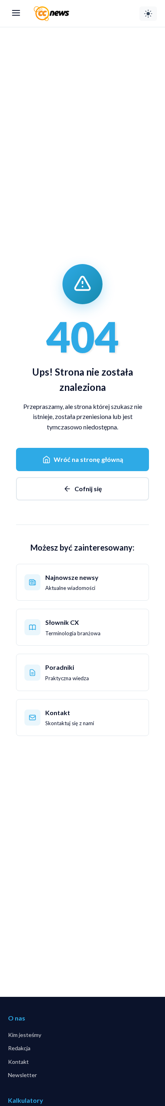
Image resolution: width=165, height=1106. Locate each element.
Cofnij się (88, 488)
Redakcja (19, 1048)
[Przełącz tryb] (148, 13)
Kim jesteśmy (24, 1034)
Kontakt (18, 1061)
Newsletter (22, 1074)
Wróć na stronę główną (88, 459)
